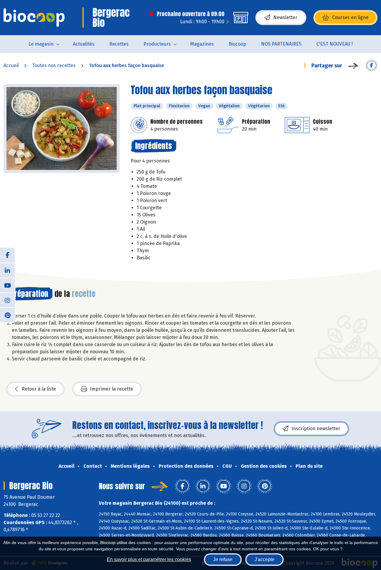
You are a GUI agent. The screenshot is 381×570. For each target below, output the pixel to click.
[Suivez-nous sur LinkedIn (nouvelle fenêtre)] (7, 270)
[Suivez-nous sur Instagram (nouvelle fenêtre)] (7, 299)
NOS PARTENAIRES (281, 44)
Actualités (83, 44)
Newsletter (285, 17)
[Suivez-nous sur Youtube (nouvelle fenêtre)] (7, 285)
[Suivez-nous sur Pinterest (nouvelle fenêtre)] (7, 314)
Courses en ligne (350, 17)
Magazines (202, 44)
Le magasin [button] (41, 44)
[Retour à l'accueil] (34, 17)
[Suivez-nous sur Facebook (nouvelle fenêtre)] (7, 255)
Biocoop (237, 44)
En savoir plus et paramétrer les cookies (149, 559)
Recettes (119, 44)
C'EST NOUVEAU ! (334, 44)
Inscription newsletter (315, 428)
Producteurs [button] (157, 44)
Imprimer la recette (111, 389)
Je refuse (222, 559)
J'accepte (264, 559)
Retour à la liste (39, 389)
